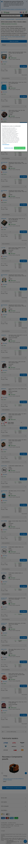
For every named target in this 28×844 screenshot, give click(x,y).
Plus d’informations (5, 144)
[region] (14, 137)
